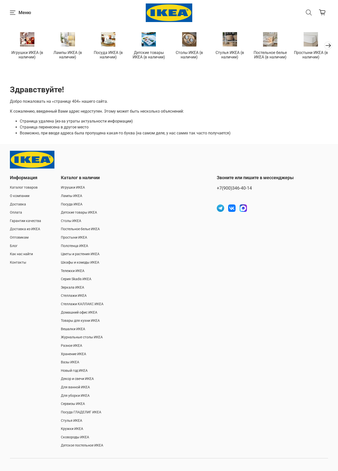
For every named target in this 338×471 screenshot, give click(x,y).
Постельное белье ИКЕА (80, 229)
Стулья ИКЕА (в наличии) (230, 54)
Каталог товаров (24, 187)
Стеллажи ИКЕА (74, 296)
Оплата (16, 212)
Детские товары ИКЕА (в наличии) (149, 54)
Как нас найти (21, 254)
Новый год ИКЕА (74, 371)
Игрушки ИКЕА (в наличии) (27, 54)
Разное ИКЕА (71, 346)
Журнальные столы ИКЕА (82, 337)
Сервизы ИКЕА (73, 404)
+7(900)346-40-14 (234, 188)
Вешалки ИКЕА (73, 329)
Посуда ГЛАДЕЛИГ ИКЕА (81, 412)
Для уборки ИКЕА (75, 396)
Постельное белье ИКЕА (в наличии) (270, 54)
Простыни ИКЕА (74, 237)
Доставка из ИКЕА (25, 229)
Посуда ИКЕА (71, 204)
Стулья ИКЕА (71, 421)
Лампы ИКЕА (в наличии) (67, 54)
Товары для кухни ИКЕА (80, 321)
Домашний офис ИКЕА (79, 312)
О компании (19, 196)
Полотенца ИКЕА (74, 246)
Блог (14, 246)
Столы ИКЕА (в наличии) (189, 54)
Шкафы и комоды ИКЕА (80, 262)
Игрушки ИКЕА (73, 187)
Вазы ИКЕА (70, 362)
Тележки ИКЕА (72, 271)
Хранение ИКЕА (73, 354)
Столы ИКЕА (71, 221)
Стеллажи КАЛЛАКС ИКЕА (82, 304)
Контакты (18, 262)
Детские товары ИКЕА (79, 212)
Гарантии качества (25, 221)
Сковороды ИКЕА (75, 437)
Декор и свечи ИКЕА (77, 379)
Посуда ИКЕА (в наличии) (108, 54)
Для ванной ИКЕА (75, 387)
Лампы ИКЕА (71, 196)
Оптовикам (19, 237)
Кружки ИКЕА (72, 429)
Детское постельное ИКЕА (82, 445)
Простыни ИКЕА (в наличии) (311, 54)
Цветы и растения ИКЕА (80, 254)
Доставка (18, 204)
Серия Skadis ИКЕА (76, 279)
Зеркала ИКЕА (72, 287)
